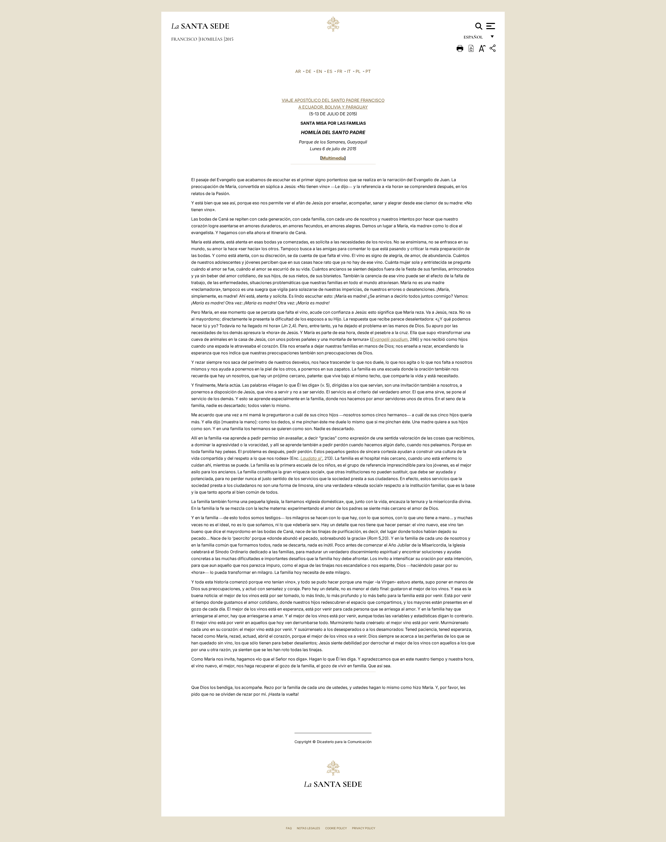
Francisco (184, 39)
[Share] (493, 49)
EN (319, 71)
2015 (229, 39)
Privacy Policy (363, 828)
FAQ (289, 828)
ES (329, 71)
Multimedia (333, 158)
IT (349, 71)
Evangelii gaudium (390, 339)
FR (339, 71)
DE (308, 71)
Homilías (211, 39)
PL (358, 71)
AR (298, 71)
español (475, 38)
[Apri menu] (490, 26)
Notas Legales (308, 828)
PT (368, 71)
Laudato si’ (311, 458)
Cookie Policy (336, 828)
